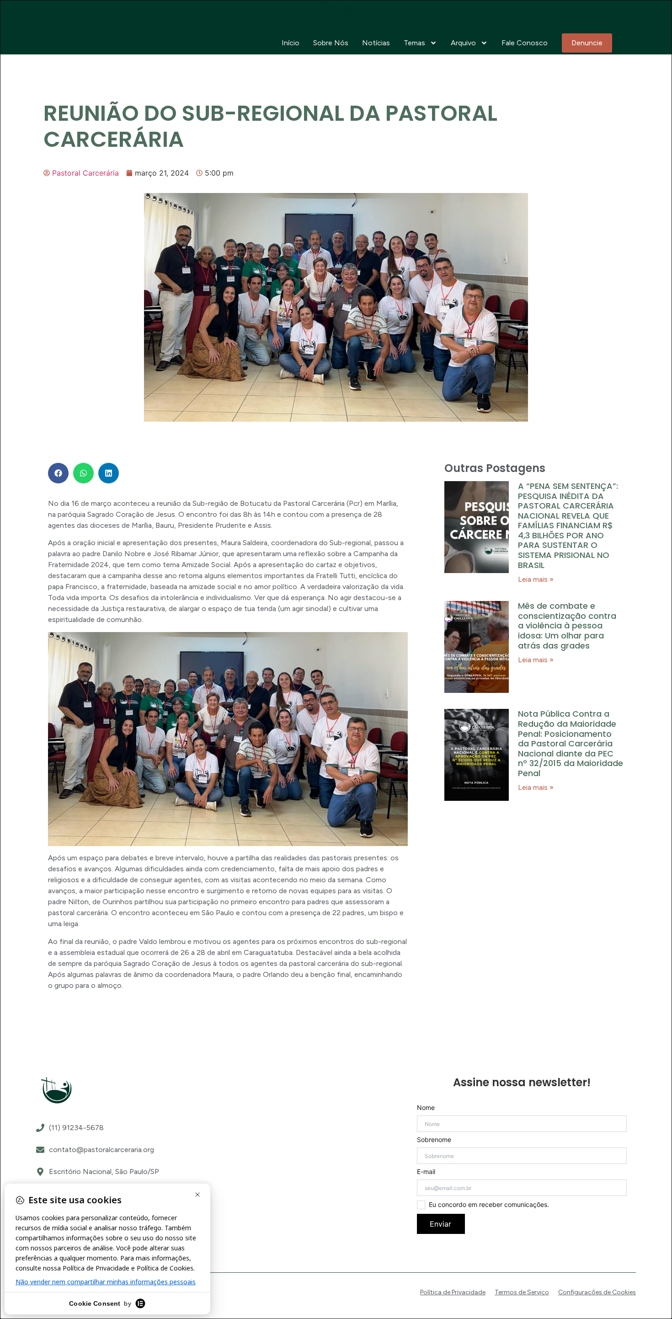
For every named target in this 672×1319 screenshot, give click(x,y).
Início (290, 42)
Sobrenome (434, 1140)
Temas (414, 42)
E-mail (426, 1172)
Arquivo (463, 42)
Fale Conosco (524, 42)
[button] (58, 473)
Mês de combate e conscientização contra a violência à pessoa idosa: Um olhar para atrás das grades (567, 625)
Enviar (440, 1223)
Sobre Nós (330, 42)
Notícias (376, 42)
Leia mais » (536, 579)
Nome (426, 1108)
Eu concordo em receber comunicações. (489, 1204)
